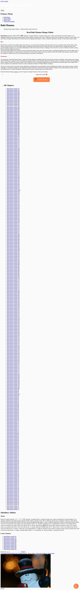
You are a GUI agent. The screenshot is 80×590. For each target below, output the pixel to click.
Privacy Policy (7, 18)
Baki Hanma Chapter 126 (13, 351)
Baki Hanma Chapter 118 (13, 363)
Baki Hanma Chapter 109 (13, 375)
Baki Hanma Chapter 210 (13, 233)
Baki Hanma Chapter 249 (13, 177)
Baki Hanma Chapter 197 (13, 252)
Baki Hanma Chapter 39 (13, 475)
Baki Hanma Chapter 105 (13, 381)
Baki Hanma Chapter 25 (13, 495)
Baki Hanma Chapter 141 (13, 330)
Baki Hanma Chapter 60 (13, 446)
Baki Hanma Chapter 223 (13, 215)
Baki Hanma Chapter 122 (13, 357)
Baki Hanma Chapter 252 (13, 173)
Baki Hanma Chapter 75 (13, 425)
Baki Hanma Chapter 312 (13, 88)
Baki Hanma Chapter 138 (13, 335)
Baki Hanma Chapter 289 (13, 121)
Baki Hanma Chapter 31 (13, 486)
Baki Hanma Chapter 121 (13, 358)
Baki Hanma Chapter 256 (13, 167)
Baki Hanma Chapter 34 (13, 482)
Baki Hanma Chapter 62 (13, 443)
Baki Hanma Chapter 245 (13, 183)
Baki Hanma (7, 17)
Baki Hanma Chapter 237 (13, 195)
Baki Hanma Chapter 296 (13, 111)
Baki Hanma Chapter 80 (13, 418)
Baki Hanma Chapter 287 (13, 124)
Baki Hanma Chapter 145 (13, 325)
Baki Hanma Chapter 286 (13, 125)
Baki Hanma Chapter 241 (13, 188)
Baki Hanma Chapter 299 (13, 107)
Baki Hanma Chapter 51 (13, 458)
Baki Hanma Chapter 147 (13, 322)
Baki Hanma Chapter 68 (13, 434)
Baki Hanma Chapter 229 (13, 207)
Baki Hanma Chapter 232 (13, 202)
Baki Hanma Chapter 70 (13, 432)
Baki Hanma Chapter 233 (13, 201)
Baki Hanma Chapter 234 (13, 199)
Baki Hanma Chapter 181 (13, 274)
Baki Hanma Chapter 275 (13, 140)
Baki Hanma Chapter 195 (13, 254)
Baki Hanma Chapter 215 (13, 226)
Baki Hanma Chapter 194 (13, 256)
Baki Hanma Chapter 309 (13, 93)
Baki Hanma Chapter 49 (13, 461)
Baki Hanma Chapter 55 (13, 453)
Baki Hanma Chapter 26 (13, 493)
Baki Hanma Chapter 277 (13, 138)
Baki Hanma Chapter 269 (13, 149)
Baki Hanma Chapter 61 (13, 444)
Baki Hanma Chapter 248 (13, 178)
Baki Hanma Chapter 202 (13, 244)
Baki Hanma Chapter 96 (13, 395)
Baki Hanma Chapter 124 (13, 354)
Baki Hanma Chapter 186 (13, 267)
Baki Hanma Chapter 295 (13, 112)
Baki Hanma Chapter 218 (13, 222)
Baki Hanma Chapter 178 (13, 278)
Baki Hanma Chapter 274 (13, 142)
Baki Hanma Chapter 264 (13, 156)
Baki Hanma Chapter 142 (13, 329)
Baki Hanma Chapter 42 (13, 471)
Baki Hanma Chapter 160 (13, 304)
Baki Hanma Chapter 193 (13, 257)
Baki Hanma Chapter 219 (13, 221)
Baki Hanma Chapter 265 (13, 154)
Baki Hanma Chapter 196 (13, 253)
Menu (2, 10)
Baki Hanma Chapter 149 (13, 319)
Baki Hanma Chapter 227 (13, 209)
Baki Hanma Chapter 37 (13, 478)
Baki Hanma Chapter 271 (13, 146)
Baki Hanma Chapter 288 (13, 122)
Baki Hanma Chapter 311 (13, 90)
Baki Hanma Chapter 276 (13, 139)
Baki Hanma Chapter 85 (13, 410)
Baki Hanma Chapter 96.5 (13, 394)
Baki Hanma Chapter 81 (13, 416)
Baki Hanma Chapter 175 (13, 282)
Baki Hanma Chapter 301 (13, 104)
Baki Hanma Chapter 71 (13, 430)
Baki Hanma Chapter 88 (13, 406)
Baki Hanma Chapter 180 (13, 275)
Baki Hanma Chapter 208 (13, 236)
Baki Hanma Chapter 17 (13, 506)
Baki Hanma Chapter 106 (13, 380)
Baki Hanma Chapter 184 (13, 270)
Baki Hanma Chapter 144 (13, 326)
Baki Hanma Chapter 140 (13, 332)
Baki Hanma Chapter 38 (13, 477)
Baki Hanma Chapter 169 (13, 291)
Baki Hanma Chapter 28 (13, 491)
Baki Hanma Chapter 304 (13, 100)
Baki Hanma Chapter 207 (13, 237)
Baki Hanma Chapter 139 (13, 333)
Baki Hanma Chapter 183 (13, 271)
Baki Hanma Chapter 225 (13, 212)
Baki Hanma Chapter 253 (13, 171)
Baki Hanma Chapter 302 (13, 102)
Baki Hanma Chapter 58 (13, 448)
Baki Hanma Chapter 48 (13, 463)
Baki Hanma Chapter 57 (13, 450)
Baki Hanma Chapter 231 (13, 204)
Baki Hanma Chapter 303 (13, 101)
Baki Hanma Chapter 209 (13, 235)
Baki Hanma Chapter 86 (13, 409)
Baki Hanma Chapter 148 (13, 320)
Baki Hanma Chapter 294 (13, 114)
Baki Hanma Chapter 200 (13, 247)
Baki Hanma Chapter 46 (13, 465)
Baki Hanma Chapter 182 (13, 273)
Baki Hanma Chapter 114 (13, 368)
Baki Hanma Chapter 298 (13, 108)
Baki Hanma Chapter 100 (13, 388)
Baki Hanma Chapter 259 (13, 163)
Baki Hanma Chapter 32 (13, 485)
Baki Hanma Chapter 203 (13, 243)
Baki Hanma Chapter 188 (13, 264)
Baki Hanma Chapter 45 (13, 467)
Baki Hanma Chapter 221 (13, 218)
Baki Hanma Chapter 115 (13, 367)
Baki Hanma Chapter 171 (13, 288)
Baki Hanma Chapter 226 (13, 211)
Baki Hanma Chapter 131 (13, 344)
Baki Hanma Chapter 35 (13, 481)
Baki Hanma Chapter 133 (13, 342)
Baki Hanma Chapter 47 (13, 464)
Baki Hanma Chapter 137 (13, 336)
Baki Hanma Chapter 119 (13, 361)
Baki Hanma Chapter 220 (13, 219)
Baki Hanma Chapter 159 (13, 305)
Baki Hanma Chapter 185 (13, 268)
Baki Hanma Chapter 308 (13, 94)
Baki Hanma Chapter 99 (13, 389)
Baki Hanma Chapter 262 (13, 159)
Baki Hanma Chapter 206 (13, 239)
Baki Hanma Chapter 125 (13, 353)
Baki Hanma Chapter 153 (13, 313)
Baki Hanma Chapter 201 (13, 246)
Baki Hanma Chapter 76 (13, 423)
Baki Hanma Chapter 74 (13, 426)
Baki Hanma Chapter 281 (13, 132)
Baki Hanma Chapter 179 (13, 277)
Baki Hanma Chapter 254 (13, 170)
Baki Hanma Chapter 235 (13, 198)
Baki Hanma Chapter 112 (13, 371)
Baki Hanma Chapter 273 (13, 143)
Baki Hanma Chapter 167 (13, 294)
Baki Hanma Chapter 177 (13, 280)
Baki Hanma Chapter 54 (13, 454)
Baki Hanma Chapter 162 (13, 301)
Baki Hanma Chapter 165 (13, 297)
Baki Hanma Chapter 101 (13, 387)
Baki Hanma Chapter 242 (13, 187)
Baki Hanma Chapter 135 (13, 339)
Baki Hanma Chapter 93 (13, 399)
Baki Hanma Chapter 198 (13, 250)
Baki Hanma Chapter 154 (13, 312)
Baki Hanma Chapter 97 (13, 392)
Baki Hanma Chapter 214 (13, 228)
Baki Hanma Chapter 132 (13, 343)
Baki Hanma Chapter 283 (13, 129)
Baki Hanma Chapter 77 (13, 422)
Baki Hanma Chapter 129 (13, 347)
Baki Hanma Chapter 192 (13, 259)
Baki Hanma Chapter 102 (13, 385)
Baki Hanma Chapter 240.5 (13, 190)
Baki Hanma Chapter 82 (13, 415)
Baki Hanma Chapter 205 (13, 240)
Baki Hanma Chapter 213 (13, 229)
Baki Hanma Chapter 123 (13, 356)
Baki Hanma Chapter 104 (13, 382)
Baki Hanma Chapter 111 (13, 373)
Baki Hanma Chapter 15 (13, 509)
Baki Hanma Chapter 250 (13, 176)
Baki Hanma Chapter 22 (13, 499)
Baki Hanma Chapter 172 (13, 287)
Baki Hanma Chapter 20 (13, 502)
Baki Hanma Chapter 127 (13, 350)
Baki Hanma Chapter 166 (13, 295)
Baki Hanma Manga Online (15, 5)
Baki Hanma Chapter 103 (13, 384)
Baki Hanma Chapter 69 (13, 433)
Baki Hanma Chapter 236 (13, 197)
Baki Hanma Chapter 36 (13, 479)
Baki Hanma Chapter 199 (13, 249)
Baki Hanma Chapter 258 (13, 164)
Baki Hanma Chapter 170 (13, 290)
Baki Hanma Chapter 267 (13, 152)
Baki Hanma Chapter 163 (13, 299)
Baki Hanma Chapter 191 (13, 260)
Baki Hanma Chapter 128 (13, 349)
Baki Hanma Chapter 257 (13, 166)
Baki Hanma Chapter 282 (13, 131)
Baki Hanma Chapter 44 (13, 468)
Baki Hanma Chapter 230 (13, 205)
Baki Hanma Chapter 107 (13, 378)
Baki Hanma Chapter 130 (13, 346)
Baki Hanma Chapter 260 (13, 161)
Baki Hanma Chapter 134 (13, 340)
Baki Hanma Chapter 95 (13, 396)
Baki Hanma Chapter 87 (13, 408)
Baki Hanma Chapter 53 (13, 456)
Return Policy (7, 20)
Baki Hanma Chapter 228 (13, 208)
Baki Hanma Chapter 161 (13, 302)
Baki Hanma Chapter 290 (13, 119)
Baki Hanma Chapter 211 (13, 232)
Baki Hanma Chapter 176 (13, 281)
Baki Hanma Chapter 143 (13, 327)
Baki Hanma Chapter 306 (13, 97)
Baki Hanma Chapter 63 (13, 441)
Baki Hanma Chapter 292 (13, 116)
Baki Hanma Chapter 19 (13, 503)
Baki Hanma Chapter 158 (13, 306)
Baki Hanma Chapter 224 (13, 214)
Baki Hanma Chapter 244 (13, 184)
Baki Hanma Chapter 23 (13, 498)
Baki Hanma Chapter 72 (13, 429)
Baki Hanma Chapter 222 (13, 216)
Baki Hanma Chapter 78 (13, 420)
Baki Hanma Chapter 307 (13, 95)
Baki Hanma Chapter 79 (13, 419)
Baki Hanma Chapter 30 (13, 488)
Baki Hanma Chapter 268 (13, 150)
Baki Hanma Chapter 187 (13, 266)
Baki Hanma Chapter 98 (13, 391)
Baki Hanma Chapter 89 (13, 405)
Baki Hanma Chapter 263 (13, 157)
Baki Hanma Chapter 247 (13, 180)
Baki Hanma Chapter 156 (13, 309)
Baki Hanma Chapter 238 (13, 194)
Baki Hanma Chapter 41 (13, 472)
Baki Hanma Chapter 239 (13, 192)
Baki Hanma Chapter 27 (13, 492)
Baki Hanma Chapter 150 (13, 318)
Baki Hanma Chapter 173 (13, 285)
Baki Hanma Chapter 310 (13, 91)
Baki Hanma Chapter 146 (13, 323)
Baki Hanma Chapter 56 (13, 451)
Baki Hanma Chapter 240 (13, 191)
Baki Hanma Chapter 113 (13, 370)
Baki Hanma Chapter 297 (13, 109)
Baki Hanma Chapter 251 (13, 174)
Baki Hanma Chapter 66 (13, 437)
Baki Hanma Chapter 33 (13, 484)
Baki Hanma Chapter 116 (13, 365)
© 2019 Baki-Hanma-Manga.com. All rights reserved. (14, 553)
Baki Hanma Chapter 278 (13, 136)
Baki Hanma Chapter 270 (13, 147)
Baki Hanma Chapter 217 (13, 223)
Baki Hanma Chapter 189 (13, 263)
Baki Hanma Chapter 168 (13, 292)
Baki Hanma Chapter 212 (13, 230)
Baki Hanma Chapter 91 (13, 402)
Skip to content (4, 1)
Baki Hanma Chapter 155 (13, 311)
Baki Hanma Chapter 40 (13, 474)
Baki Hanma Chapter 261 (13, 160)
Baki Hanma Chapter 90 (13, 403)
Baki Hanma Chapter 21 (13, 501)
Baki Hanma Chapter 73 (13, 427)
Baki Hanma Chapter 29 (13, 489)
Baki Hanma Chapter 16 (13, 508)
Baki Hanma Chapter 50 (13, 460)
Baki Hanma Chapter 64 (13, 440)
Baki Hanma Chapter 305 (13, 98)
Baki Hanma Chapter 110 (13, 374)
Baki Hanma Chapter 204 (13, 242)
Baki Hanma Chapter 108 (13, 377)
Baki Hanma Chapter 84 (13, 412)
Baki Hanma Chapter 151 (13, 316)
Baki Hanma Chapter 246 (13, 181)
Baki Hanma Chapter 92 (13, 401)
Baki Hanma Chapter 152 (13, 315)
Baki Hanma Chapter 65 (13, 439)
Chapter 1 (16, 71)
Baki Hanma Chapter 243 (13, 185)
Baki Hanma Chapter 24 (13, 496)
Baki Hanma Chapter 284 (13, 128)
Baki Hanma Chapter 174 (13, 284)
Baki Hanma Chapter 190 (13, 261)
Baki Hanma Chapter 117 (13, 364)
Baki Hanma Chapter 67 (13, 436)
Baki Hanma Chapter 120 (13, 360)
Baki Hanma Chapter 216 (13, 225)
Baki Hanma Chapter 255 (13, 169)
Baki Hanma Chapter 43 (13, 470)
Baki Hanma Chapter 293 (13, 115)
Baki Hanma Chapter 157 (13, 308)
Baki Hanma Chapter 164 (13, 298)
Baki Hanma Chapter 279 (13, 135)
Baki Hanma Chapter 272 (13, 145)
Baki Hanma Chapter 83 (13, 413)
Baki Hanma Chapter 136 (13, 337)
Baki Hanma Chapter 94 (13, 398)
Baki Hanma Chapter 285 (13, 126)
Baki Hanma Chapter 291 (13, 118)
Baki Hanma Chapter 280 (13, 133)
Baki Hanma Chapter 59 (13, 447)
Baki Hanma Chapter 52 (13, 457)
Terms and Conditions (9, 21)
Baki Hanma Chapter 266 (13, 153)
